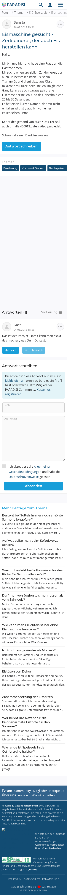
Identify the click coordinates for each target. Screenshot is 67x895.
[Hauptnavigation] (60, 4)
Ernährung (10, 168)
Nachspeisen (57, 168)
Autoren (24, 795)
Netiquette (56, 791)
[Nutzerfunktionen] (50, 4)
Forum (6, 12)
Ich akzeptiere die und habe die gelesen (34, 471)
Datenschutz (32, 879)
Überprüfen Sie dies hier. (48, 848)
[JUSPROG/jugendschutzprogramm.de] (16, 860)
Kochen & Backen (33, 168)
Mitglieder (40, 791)
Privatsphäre (50, 879)
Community (22, 791)
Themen (19, 12)
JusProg (33, 869)
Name (8, 405)
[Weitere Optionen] (60, 24)
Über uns (9, 795)
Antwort (10, 418)
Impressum (15, 879)
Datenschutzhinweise (24, 477)
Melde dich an (15, 381)
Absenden (33, 486)
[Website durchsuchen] (41, 4)
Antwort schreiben (21, 146)
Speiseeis (41, 12)
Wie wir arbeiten (43, 795)
